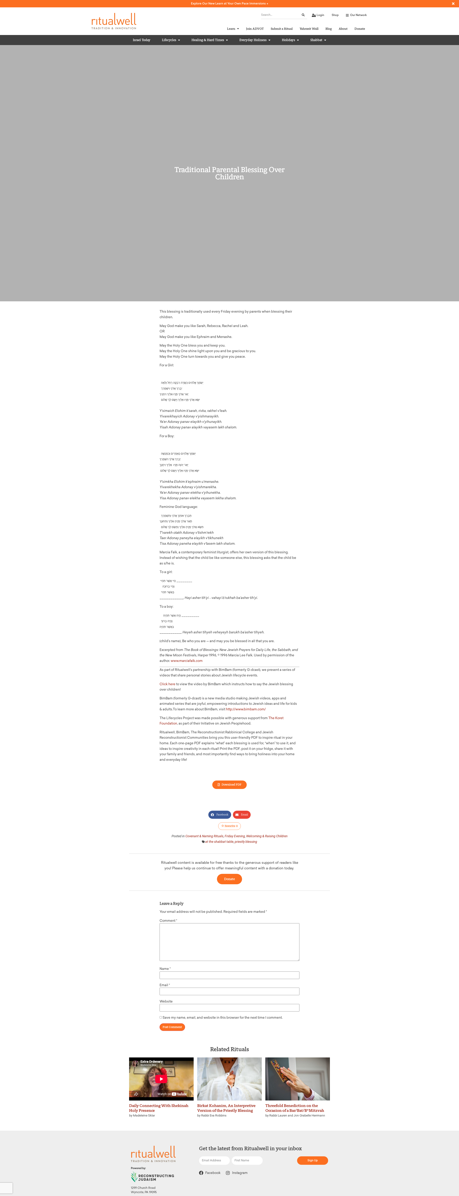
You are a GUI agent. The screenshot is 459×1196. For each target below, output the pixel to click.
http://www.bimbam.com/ (246, 709)
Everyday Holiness (253, 40)
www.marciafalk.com (187, 661)
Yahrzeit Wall (309, 29)
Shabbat (316, 40)
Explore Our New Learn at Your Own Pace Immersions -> (229, 3)
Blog (328, 29)
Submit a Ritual (282, 29)
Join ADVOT (255, 29)
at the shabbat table (219, 842)
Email (165, 985)
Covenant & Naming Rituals (204, 836)
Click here (167, 684)
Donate (359, 29)
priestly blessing (246, 842)
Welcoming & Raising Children (267, 836)
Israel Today (141, 40)
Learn (231, 29)
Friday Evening (235, 836)
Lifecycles (169, 40)
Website (166, 1001)
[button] (219, 815)
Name (165, 968)
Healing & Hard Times (207, 40)
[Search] (303, 15)
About (343, 29)
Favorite (231, 826)
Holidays (288, 40)
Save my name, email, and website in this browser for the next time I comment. (223, 1017)
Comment (168, 920)
